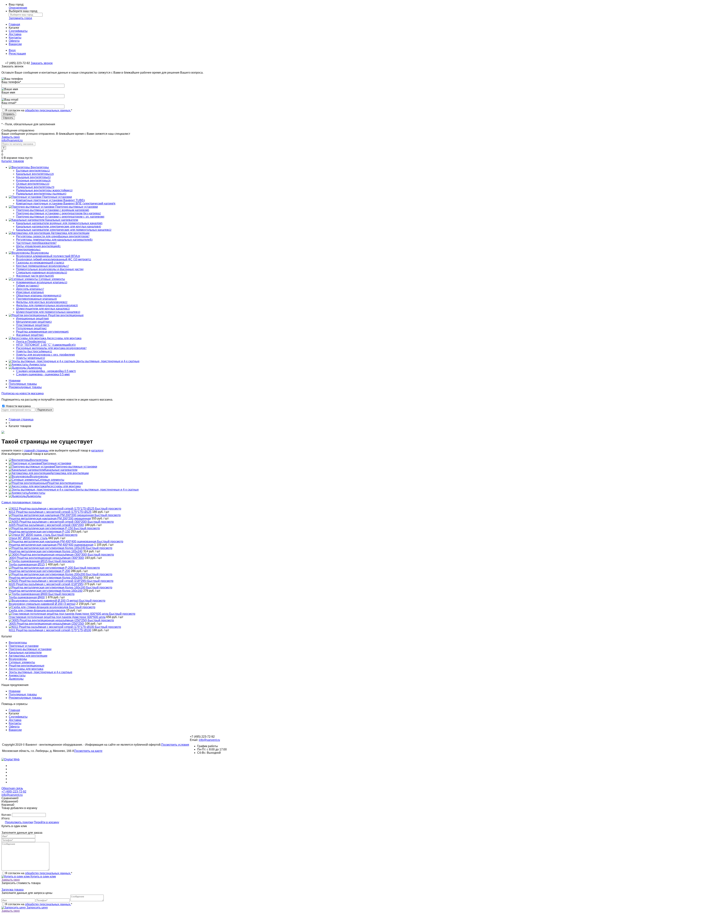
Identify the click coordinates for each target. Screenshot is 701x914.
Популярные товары (23, 383)
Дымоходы (33, 496)
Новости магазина (18, 406)
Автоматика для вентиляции (69, 473)
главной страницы (36, 450)
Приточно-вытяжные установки (75, 466)
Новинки (14, 380)
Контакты (15, 37)
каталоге (97, 450)
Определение (18, 7)
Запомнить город (20, 18)
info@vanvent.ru (12, 140)
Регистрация (17, 53)
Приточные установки (56, 463)
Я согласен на (38, 110)
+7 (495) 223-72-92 (13, 791)
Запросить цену (37, 907)
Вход (12, 50)
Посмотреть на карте (88, 750)
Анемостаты (36, 492)
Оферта (14, 40)
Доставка (15, 34)
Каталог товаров (12, 161)
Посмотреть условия (175, 744)
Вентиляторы (39, 460)
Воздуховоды (39, 476)
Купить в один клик (43, 876)
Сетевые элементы (51, 479)
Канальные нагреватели (61, 469)
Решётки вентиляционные (65, 483)
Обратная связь (12, 788)
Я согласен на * (38, 873)
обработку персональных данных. (48, 110)
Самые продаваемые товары (21, 502)
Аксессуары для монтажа (63, 486)
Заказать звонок (42, 63)
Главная (14, 24)
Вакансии (15, 44)
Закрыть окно (10, 137)
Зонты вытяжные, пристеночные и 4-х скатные (107, 489)
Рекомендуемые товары (25, 387)
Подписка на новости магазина (22, 393)
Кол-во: (6, 814)
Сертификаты (18, 30)
